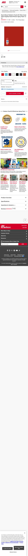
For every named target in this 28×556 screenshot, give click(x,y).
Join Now (24, 227)
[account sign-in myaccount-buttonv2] (25, 2)
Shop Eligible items (20, 66)
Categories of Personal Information (11, 542)
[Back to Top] (25, 220)
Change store (24, 86)
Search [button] (6, 6)
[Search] (22, 6)
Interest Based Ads (20, 254)
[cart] (25, 6)
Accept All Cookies (7, 548)
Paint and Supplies (14, 10)
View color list (24, 71)
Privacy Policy (13, 254)
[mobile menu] (2, 6)
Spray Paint (23, 10)
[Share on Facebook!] (7, 250)
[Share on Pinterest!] (14, 250)
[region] (13, 543)
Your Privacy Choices (18, 256)
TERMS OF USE (13, 541)
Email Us (15, 264)
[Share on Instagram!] (9, 250)
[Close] (24, 533)
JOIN (22, 244)
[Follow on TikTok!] (19, 250)
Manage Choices (13, 551)
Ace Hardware (5, 10)
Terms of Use (6, 254)
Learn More (24, 225)
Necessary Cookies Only (19, 548)
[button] (14, 36)
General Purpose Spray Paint (8, 11)
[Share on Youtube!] (17, 250)
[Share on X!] (12, 250)
